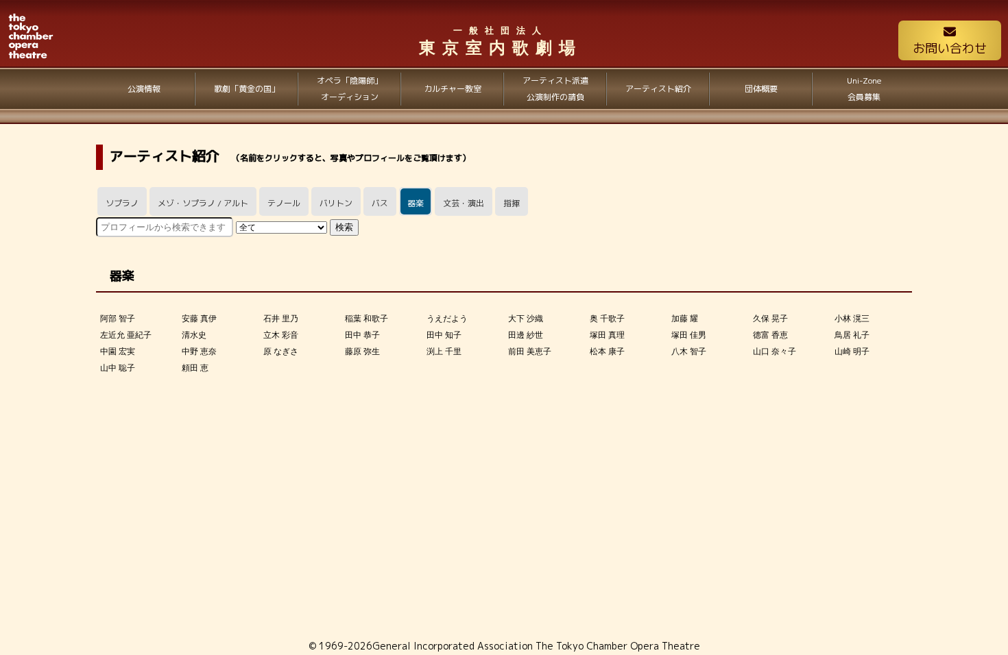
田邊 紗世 (525, 335)
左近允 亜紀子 (126, 335)
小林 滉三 (852, 318)
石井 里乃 (280, 318)
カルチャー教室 (452, 89)
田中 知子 (444, 335)
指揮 (511, 203)
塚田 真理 (607, 335)
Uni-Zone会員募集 (864, 89)
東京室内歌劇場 (500, 41)
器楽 (415, 203)
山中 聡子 (117, 368)
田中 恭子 (362, 335)
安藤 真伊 (199, 318)
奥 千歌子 (607, 318)
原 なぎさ (280, 351)
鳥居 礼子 (852, 335)
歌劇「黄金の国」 (247, 89)
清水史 (194, 335)
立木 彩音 (280, 335)
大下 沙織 (525, 318)
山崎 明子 (852, 351)
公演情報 (144, 89)
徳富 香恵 (770, 335)
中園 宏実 (117, 351)
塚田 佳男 (688, 335)
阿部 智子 (117, 318)
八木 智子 (688, 351)
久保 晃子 (770, 318)
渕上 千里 (444, 351)
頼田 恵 (195, 368)
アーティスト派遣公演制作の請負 (555, 89)
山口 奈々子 (774, 351)
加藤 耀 (684, 318)
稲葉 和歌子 (366, 318)
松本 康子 (607, 351)
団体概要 (761, 89)
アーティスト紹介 (658, 89)
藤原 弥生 (362, 351)
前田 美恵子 (529, 351)
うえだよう (447, 318)
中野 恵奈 (199, 351)
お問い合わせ (950, 48)
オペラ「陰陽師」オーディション (350, 89)
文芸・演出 (463, 203)
